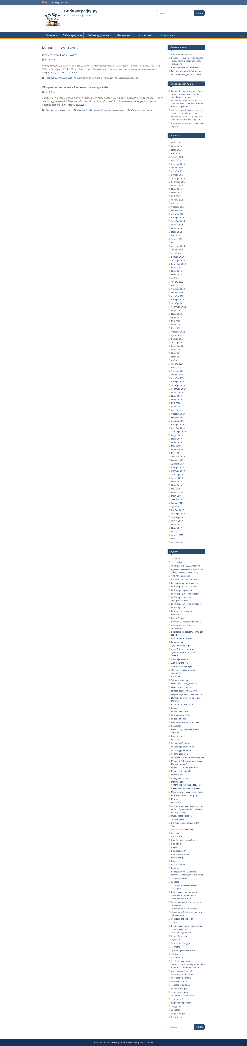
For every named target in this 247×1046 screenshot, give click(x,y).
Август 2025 (177, 185)
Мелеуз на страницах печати (185, 767)
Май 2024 (175, 235)
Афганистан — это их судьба (185, 579)
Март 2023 (176, 285)
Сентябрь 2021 (178, 346)
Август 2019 (177, 435)
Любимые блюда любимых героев (187, 757)
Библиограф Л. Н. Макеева (184, 586)
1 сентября (176, 562)
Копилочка (167, 35)
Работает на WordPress (105, 1042)
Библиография (71, 35)
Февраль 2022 (178, 331)
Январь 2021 (177, 374)
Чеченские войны (179, 992)
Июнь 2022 (176, 317)
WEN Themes (146, 1042)
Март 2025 (176, 203)
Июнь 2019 (176, 442)
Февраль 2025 (178, 206)
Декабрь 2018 (178, 463)
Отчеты (175, 833)
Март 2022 (176, 328)
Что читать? (146, 35)
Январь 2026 (177, 167)
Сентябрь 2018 (178, 474)
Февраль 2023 (178, 289)
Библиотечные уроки (181, 611)
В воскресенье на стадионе (184, 67)
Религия (175, 868)
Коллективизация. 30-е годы (185, 722)
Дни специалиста (179, 662)
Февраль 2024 (178, 246)
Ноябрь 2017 (177, 510)
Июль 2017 (176, 524)
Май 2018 (175, 488)
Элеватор (176, 1009)
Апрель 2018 (177, 492)
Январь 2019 (177, 460)
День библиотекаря (181, 645)
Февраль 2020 (178, 413)
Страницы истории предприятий (186, 926)
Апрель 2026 (177, 157)
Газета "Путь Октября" (182, 638)
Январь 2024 (177, 249)
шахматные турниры (102, 77)
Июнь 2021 (176, 356)
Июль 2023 (176, 271)
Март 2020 (176, 410)
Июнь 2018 (176, 485)
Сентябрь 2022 (178, 306)
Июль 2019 (176, 438)
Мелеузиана (124, 35)
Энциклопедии (178, 1013)
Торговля (175, 946)
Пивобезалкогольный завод (185, 840)
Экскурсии (176, 1006)
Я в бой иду (176, 1017)
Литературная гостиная (182, 746)
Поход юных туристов (182, 54)
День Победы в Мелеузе (183, 649)
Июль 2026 (176, 146)
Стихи (174, 922)
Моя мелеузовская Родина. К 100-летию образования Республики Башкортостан (187, 809)
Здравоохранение (179, 680)
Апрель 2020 (177, 406)
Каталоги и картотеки (182, 704)
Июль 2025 (176, 189)
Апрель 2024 (177, 239)
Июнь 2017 (176, 528)
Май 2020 (175, 403)
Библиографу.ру (80, 10)
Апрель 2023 (177, 281)
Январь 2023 (177, 292)
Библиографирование (181, 590)
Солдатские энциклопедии (184, 892)
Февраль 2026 (178, 164)
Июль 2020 (176, 396)
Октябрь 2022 (178, 303)
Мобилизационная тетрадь (184, 795)
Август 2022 (177, 310)
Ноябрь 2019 (177, 424)
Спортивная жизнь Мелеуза (58, 77)
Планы (174, 847)
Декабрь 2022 (178, 296)
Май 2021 (175, 360)
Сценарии (175, 939)
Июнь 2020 (176, 399)
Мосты (174, 799)
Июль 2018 (176, 481)
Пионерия (176, 843)
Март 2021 (176, 367)
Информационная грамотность (186, 694)
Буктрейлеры (177, 618)
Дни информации (179, 659)
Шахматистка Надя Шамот (59, 55)
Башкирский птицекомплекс (184, 583)
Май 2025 (175, 196)
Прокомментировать (129, 77)
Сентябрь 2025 (178, 182)
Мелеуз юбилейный (180, 771)
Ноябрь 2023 (177, 256)
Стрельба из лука (179, 936)
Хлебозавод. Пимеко (181, 977)
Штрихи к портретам (181, 1002)
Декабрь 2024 (178, 214)
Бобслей (175, 614)
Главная (50, 35)
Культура (175, 739)
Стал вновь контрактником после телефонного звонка (186, 94)
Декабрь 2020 (178, 378)
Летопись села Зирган (189, 119)
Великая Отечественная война (186, 621)
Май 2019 (175, 446)
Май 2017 (175, 531)
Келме (174, 708)
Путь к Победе (178, 864)
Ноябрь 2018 (177, 467)
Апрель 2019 (177, 449)
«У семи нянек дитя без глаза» (186, 74)
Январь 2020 (177, 417)
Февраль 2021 (178, 371)
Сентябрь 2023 (178, 264)
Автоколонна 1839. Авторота (185, 565)
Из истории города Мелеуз (184, 683)
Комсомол (176, 725)
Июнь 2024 (176, 231)
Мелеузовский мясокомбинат (185, 788)
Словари (175, 881)
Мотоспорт (176, 802)
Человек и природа (180, 984)
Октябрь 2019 (178, 428)
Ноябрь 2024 (177, 217)
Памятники (176, 836)
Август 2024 (177, 224)
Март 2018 (176, 495)
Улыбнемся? (177, 957)
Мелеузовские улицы (181, 778)
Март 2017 (176, 538)
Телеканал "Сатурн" (181, 943)
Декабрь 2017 (178, 506)
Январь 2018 (177, 503)
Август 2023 (177, 267)
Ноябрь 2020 (177, 381)
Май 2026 (175, 153)
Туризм (174, 954)
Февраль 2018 (178, 499)
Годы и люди (177, 642)
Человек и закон (179, 981)
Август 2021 (177, 349)
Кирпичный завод (179, 711)
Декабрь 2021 (178, 335)
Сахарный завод (179, 878)
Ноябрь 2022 (177, 299)
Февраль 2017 (178, 542)
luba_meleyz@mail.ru (56, 2)
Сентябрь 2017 (178, 517)
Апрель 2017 (177, 535)
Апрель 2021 (177, 363)
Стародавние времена (182, 918)
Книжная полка (178, 718)
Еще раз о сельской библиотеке (187, 71)
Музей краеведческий (181, 815)
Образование (177, 819)
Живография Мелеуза (181, 666)
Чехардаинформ (179, 988)
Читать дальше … (70, 72)
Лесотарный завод (180, 743)
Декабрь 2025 (178, 171)
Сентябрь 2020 (178, 388)
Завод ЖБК (176, 676)
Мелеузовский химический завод (187, 792)
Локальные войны (180, 753)
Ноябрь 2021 (177, 338)
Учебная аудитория (98, 35)
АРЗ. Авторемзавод (180, 576)
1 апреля (175, 558)
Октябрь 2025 (178, 178)
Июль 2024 (176, 228)
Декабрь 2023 (178, 253)
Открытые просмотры (182, 829)
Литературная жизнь (181, 750)
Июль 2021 (176, 353)
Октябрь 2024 (178, 221)
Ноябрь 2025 (177, 174)
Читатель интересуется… (183, 995)
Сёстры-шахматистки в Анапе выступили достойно (75, 87)
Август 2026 (177, 142)
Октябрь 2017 (178, 513)
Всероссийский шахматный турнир (94, 110)
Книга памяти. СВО (180, 715)
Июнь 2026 (176, 149)
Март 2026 (176, 160)
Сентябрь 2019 (178, 431)
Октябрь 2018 (178, 470)
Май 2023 (175, 278)
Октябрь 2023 (178, 260)
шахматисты (84, 77)
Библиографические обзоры (185, 593)
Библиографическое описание (186, 603)
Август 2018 (177, 478)
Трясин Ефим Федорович (183, 950)
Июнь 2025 (176, 192)
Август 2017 (177, 520)
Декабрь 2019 (178, 421)
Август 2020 (177, 392)
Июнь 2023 (176, 274)
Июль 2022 (176, 314)
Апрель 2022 (177, 324)
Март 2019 (176, 453)
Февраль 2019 (178, 456)
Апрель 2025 (177, 199)
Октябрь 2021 (178, 342)
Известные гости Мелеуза (184, 690)
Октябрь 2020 (178, 385)
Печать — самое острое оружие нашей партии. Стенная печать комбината (187, 61)
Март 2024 (176, 242)
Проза (174, 861)
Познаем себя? (178, 851)
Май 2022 (175, 321)
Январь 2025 (177, 210)
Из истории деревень (181, 687)
